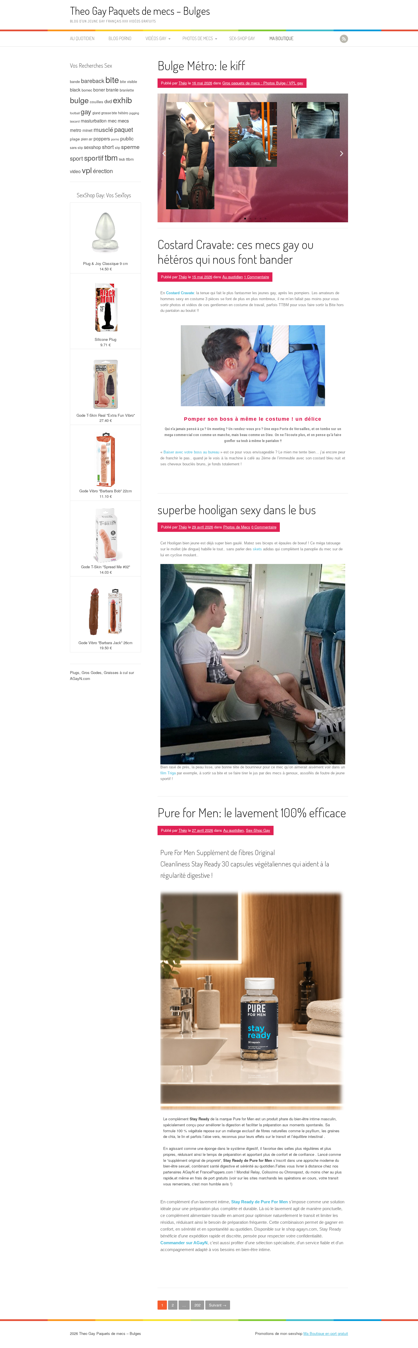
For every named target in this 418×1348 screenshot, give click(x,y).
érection (103, 171)
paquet (123, 129)
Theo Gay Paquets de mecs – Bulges (140, 10)
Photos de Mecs (198, 38)
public (127, 138)
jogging (134, 113)
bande (75, 81)
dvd (108, 101)
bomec (87, 90)
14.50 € (106, 268)
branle (112, 89)
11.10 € (106, 496)
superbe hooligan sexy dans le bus (237, 509)
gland (96, 113)
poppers (102, 138)
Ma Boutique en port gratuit (325, 1333)
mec (112, 120)
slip (117, 147)
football (75, 113)
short (108, 146)
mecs (123, 120)
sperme (130, 146)
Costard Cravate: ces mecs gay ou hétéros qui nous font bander (236, 251)
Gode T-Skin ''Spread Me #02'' (105, 566)
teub (122, 159)
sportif (94, 158)
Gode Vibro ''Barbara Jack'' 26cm (105, 642)
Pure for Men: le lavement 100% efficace (252, 812)
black (75, 89)
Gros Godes (92, 672)
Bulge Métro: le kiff (201, 65)
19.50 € (106, 647)
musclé (103, 129)
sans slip (76, 147)
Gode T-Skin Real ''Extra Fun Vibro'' (105, 415)
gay (86, 111)
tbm (111, 157)
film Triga (168, 773)
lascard (75, 121)
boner (99, 89)
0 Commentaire (263, 527)
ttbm (130, 159)
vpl (87, 169)
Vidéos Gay (156, 38)
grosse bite (109, 113)
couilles (96, 101)
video (75, 171)
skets (257, 549)
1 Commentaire (256, 276)
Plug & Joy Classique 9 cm (105, 263)
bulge (79, 99)
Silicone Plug (105, 339)
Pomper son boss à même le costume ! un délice (253, 419)
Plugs (74, 672)
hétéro (123, 112)
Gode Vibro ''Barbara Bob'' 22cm (105, 490)
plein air (86, 139)
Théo (183, 83)
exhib (122, 99)
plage (75, 139)
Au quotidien (82, 38)
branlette (127, 90)
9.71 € (105, 344)
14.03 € (106, 572)
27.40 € (106, 420)
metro (75, 130)
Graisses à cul (116, 672)
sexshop (92, 147)
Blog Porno (120, 38)
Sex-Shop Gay (242, 38)
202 (197, 1305)
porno (115, 139)
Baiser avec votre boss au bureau (191, 452)
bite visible (128, 81)
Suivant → (217, 1305)
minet (87, 130)
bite (112, 79)
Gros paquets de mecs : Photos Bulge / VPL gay (262, 83)
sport (76, 158)
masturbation (94, 120)
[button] (163, 153)
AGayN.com (80, 678)
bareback (92, 80)
